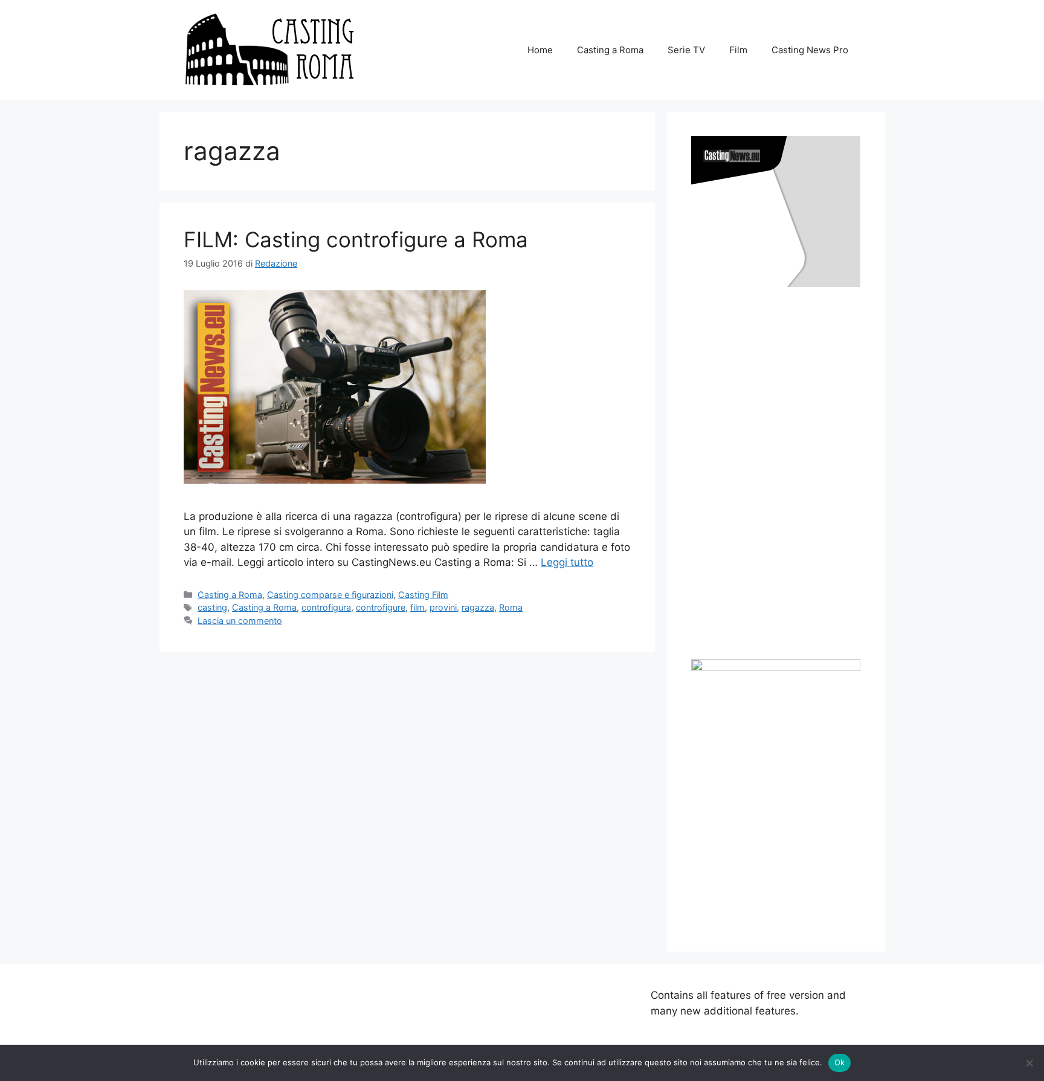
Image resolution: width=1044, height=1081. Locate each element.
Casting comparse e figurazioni (330, 594)
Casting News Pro (810, 50)
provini (443, 607)
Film (738, 50)
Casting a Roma (610, 50)
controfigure (380, 607)
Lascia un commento (240, 620)
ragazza (478, 607)
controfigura (326, 607)
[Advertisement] (781, 473)
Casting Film (423, 594)
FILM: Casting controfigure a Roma (356, 239)
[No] (1029, 1063)
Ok (839, 1062)
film (417, 607)
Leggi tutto (567, 562)
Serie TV (686, 50)
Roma (511, 607)
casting (212, 607)
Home (540, 50)
